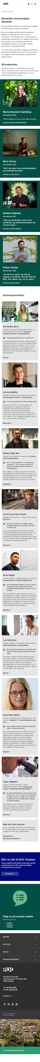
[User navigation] (28, 4)
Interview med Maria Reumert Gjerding (15, 122)
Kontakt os (7, 996)
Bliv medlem (9, 873)
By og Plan (6, 519)
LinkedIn (9, 923)
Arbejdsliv (13, 720)
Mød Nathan (6, 484)
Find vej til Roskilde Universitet (13, 1050)
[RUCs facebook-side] (8, 1004)
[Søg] (32, 4)
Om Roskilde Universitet (7, 11)
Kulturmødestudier (23, 333)
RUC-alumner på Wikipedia (11, 838)
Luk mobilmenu (35, 4)
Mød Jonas (6, 814)
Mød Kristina (7, 423)
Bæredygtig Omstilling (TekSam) (21, 788)
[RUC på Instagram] (16, 1004)
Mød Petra (6, 751)
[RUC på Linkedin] (12, 1004)
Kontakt (6, 952)
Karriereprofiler (7, 836)
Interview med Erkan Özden (11, 283)
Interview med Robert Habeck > (12, 228)
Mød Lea (5, 673)
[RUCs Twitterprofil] (4, 1004)
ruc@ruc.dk (13, 989)
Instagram (10, 925)
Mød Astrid (6, 545)
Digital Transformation (10, 645)
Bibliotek (6, 936)
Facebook (10, 927)
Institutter (6, 944)
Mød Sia (5, 357)
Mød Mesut (6, 610)
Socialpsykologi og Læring (11, 397)
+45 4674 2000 (11, 987)
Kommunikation (27, 397)
